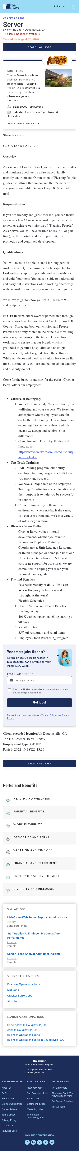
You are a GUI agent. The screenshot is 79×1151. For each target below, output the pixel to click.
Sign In (59, 6)
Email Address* (20, 674)
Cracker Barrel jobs (19, 995)
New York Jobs (35, 1087)
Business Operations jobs (23, 984)
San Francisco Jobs (37, 1093)
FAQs (4, 1093)
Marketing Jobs (35, 1109)
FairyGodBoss (9, 1130)
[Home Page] (13, 6)
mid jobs (13, 989)
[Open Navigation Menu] (73, 7)
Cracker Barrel (14, 18)
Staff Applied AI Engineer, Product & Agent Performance (34, 935)
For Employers (59, 1087)
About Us (7, 1087)
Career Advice (9, 1109)
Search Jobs (8, 1098)
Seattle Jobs (33, 1098)
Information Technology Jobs (36, 1116)
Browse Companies (12, 1103)
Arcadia (11, 942)
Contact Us (7, 1125)
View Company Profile (21, 123)
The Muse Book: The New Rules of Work (62, 1094)
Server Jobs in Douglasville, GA (26, 1025)
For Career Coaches (62, 1101)
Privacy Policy (9, 1120)
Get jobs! (39, 702)
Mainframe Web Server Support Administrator (37, 917)
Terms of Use (9, 1114)
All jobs (12, 1001)
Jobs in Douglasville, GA (22, 1029)
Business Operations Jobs (23, 1034)
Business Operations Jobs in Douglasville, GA (35, 1039)
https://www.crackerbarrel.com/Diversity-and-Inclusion (46, 454)
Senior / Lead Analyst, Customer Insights (34, 953)
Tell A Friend (58, 1106)
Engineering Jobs (36, 1103)
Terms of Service (50, 715)
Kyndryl (11, 921)
